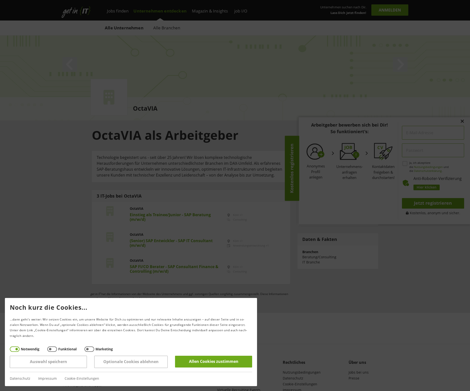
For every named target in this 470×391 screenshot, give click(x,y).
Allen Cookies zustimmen (213, 361)
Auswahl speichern (48, 361)
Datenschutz (20, 379)
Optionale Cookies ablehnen (131, 361)
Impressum (47, 379)
